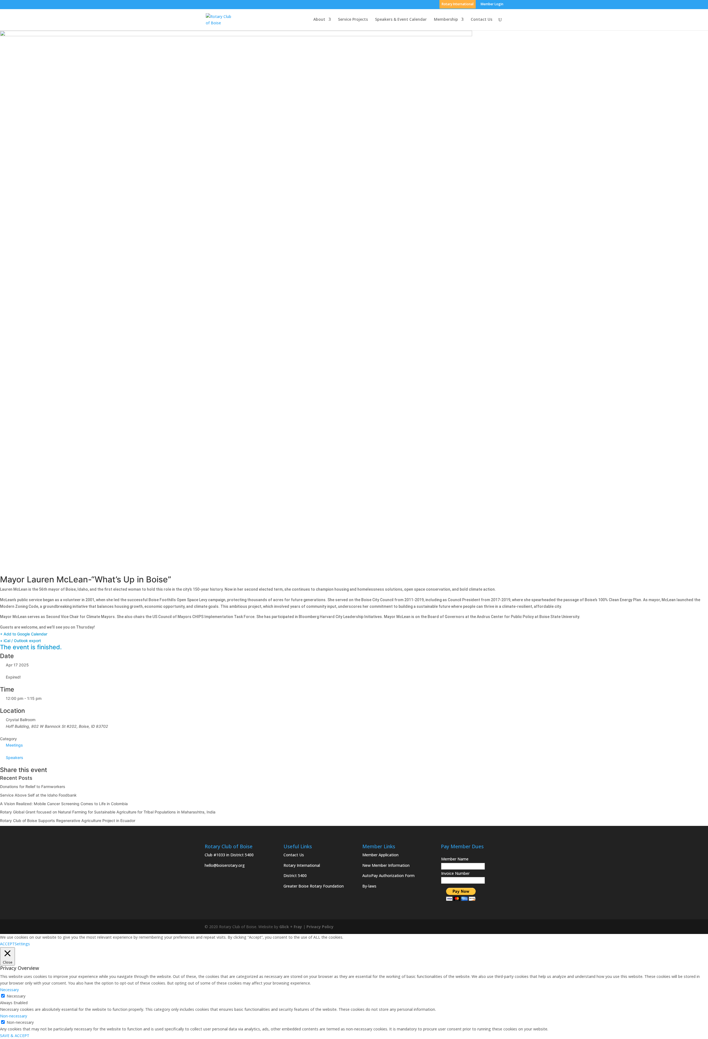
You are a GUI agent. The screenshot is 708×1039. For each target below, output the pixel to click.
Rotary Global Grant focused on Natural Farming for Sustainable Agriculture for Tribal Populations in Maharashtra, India (107, 812)
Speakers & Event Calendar (401, 19)
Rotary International (301, 865)
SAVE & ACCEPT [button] (14, 1035)
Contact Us (481, 19)
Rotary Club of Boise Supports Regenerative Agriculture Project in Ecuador (67, 820)
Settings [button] (22, 943)
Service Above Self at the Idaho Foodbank (38, 795)
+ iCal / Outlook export (20, 640)
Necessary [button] (9, 989)
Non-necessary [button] (13, 1016)
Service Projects (353, 19)
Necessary (16, 996)
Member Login (492, 4)
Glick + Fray (290, 926)
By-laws (369, 886)
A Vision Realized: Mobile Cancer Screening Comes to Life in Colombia (64, 803)
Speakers (14, 757)
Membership (446, 19)
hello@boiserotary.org (225, 865)
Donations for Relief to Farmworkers (32, 786)
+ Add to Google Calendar (23, 634)
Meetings (14, 745)
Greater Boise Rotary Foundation (313, 886)
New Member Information (386, 865)
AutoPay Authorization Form (388, 875)
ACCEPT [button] (7, 943)
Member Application (380, 854)
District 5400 (295, 875)
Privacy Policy (320, 926)
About (319, 19)
